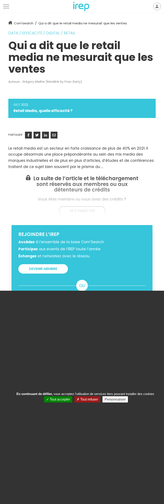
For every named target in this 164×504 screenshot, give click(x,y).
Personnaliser (115, 399)
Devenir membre (43, 268)
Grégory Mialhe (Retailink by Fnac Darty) (52, 82)
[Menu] (6, 6)
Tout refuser (88, 399)
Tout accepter (59, 399)
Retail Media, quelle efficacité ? (43, 110)
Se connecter (82, 210)
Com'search (23, 23)
